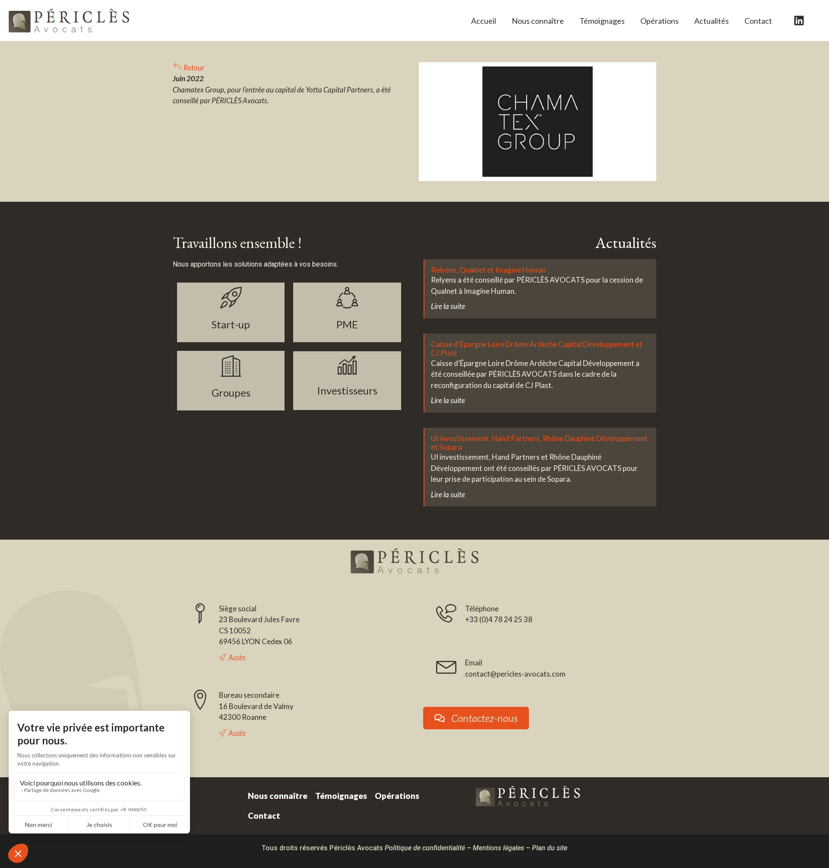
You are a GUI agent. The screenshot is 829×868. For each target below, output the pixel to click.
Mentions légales (498, 848)
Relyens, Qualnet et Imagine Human (488, 269)
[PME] (347, 297)
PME (347, 324)
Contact (758, 20)
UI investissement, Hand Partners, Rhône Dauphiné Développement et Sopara (539, 442)
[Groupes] (231, 366)
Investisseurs (347, 390)
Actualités (711, 20)
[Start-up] (231, 297)
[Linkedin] (799, 21)
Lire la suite (448, 306)
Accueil (483, 20)
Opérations (659, 20)
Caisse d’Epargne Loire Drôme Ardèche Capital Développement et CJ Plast (536, 348)
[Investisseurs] (347, 365)
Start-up (231, 324)
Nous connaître (277, 796)
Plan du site (549, 848)
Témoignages (602, 20)
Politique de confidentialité (425, 848)
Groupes (231, 392)
